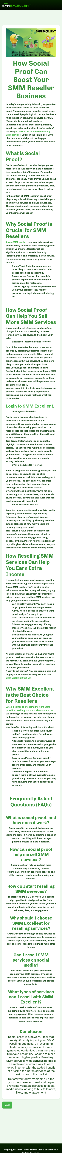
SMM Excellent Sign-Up (18, 678)
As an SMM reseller (16, 242)
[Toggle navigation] (56, 5)
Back (7, 1105)
